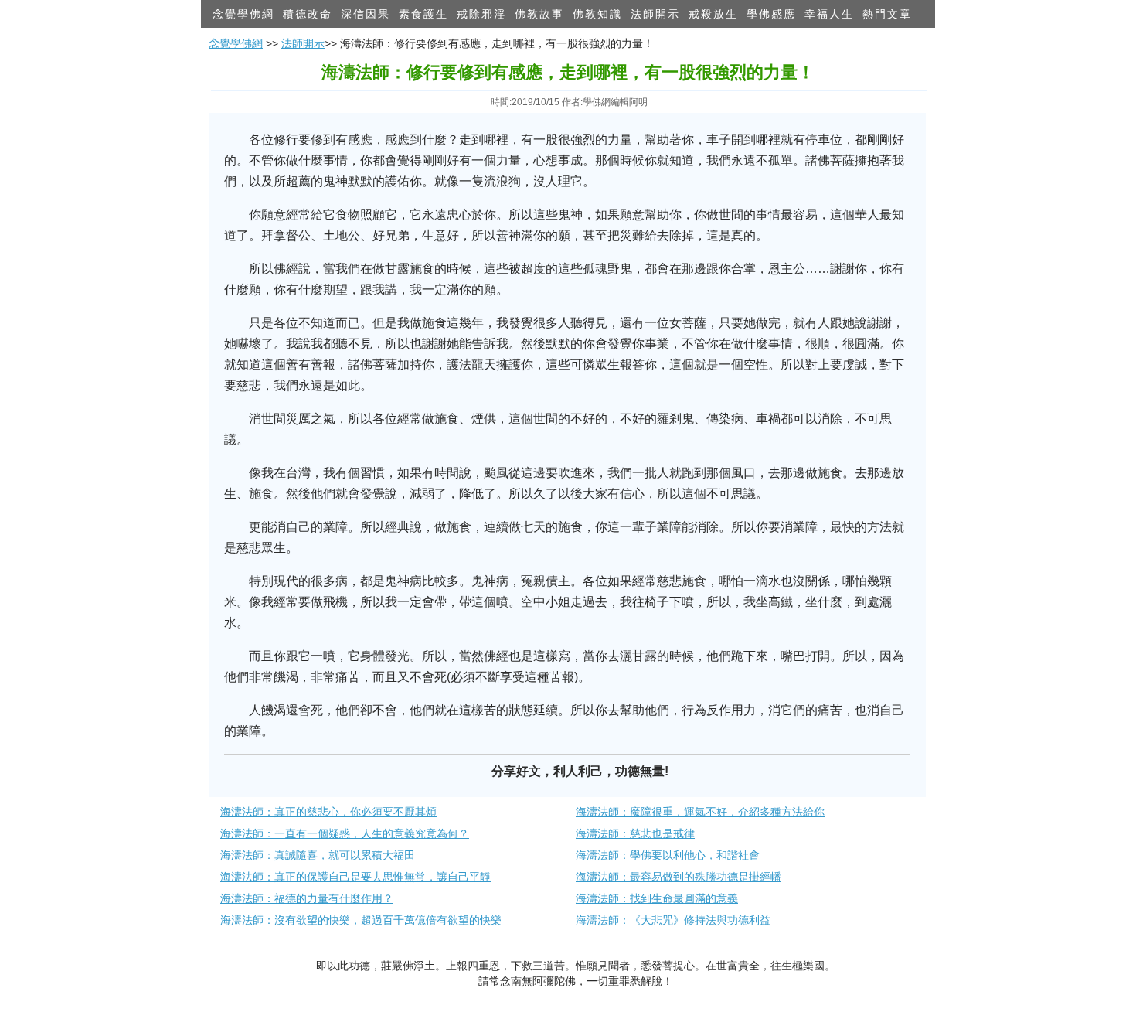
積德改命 (307, 14)
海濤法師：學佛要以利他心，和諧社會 (668, 855)
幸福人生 (829, 14)
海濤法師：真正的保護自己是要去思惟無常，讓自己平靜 (355, 877)
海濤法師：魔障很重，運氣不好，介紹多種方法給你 (700, 812)
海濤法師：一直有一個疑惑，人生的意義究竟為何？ (344, 833)
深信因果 (365, 14)
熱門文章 (887, 14)
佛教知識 (597, 14)
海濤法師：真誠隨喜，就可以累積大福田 (317, 855)
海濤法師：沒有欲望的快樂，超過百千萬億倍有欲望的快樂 (361, 920)
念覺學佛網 (243, 14)
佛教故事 (539, 14)
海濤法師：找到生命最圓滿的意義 (657, 898)
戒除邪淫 (481, 14)
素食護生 (423, 14)
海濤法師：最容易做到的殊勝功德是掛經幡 (678, 877)
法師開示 (655, 14)
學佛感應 (771, 14)
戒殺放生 (713, 14)
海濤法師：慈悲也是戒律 (635, 833)
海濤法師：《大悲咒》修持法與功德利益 (673, 920)
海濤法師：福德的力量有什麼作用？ (306, 898)
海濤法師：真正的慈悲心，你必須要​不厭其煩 (328, 812)
